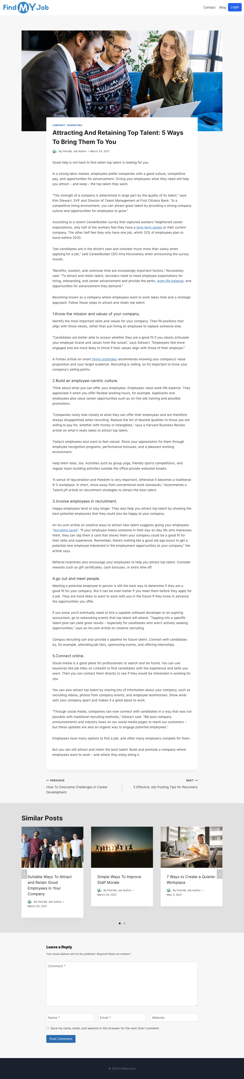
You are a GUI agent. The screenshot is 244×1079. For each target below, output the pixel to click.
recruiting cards (65, 530)
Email (105, 1017)
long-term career (149, 227)
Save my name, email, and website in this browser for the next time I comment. (105, 1028)
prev (24, 874)
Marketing (74, 125)
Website (158, 1017)
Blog (222, 7)
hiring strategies (104, 359)
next (219, 874)
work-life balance (170, 281)
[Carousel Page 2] (124, 923)
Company (58, 125)
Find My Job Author (74, 151)
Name (54, 1017)
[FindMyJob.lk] (25, 7)
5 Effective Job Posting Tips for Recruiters (165, 784)
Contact (209, 7)
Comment (57, 966)
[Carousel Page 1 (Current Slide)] (119, 923)
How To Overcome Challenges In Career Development (77, 786)
